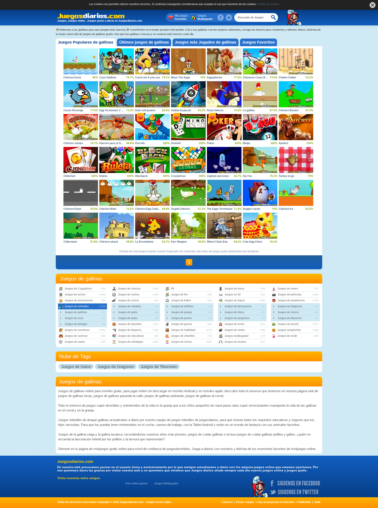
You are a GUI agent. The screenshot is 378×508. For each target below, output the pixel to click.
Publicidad (304, 502)
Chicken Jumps (73, 143)
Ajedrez (283, 143)
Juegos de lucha (234, 324)
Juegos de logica (234, 300)
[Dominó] (188, 127)
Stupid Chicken (180, 208)
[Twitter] (229, 17)
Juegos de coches (129, 294)
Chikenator (70, 241)
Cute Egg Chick (252, 241)
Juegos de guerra (181, 324)
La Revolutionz (144, 241)
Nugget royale (251, 208)
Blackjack (141, 176)
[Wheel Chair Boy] (224, 226)
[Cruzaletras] (188, 160)
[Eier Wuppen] (188, 226)
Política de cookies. (268, 4)
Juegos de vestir (287, 335)
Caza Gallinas (107, 77)
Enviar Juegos (245, 502)
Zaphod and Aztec (218, 176)
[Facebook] (220, 17)
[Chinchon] (80, 160)
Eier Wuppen (179, 241)
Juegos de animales (77, 306)
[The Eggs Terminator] (224, 193)
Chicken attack (108, 241)
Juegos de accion (75, 294)
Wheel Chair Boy (217, 241)
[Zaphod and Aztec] (224, 160)
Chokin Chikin (287, 77)
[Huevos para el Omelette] (116, 127)
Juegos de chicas (181, 341)
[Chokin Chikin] (296, 61)
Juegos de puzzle (288, 324)
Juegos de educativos (131, 335)
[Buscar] (273, 17)
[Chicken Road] (80, 193)
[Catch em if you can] (152, 61)
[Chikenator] (80, 226)
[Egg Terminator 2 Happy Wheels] (116, 94)
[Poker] (224, 127)
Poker (210, 143)
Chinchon (69, 176)
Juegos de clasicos (129, 288)
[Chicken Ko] (296, 193)
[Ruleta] (116, 160)
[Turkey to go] (296, 160)
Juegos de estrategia (130, 341)
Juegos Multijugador (166, 483)
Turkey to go (286, 176)
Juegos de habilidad (183, 330)
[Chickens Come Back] (260, 61)
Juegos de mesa (234, 288)
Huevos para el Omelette (114, 143)
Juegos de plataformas (291, 300)
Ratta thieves (215, 110)
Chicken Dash (72, 77)
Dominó (176, 143)
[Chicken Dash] (80, 61)
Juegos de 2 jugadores (78, 288)
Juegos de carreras (76, 335)
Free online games (136, 483)
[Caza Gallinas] (116, 61)
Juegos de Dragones (116, 367)
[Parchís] (152, 127)
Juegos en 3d (232, 294)
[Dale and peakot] (152, 94)
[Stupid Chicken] (188, 193)
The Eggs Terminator (220, 208)
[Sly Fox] (260, 160)
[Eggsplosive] (224, 61)
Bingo (246, 143)
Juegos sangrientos (289, 330)
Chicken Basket (289, 110)
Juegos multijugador (236, 335)
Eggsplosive (214, 77)
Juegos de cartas (75, 341)
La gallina (249, 110)
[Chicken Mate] (116, 193)
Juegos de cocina (128, 300)
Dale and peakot (145, 110)
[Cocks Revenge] (80, 94)
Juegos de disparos (129, 330)
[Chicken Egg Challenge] (152, 193)
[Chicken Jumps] (80, 127)
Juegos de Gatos (76, 367)
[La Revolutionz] (152, 226)
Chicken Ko (286, 208)
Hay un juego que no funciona (276, 502)
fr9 (172, 288)
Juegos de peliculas (289, 294)
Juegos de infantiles (183, 335)
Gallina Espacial (181, 110)
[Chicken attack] (116, 226)
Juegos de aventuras (77, 330)
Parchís (140, 143)
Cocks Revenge (73, 110)
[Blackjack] (152, 160)
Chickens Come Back (256, 77)
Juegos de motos (234, 330)
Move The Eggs (180, 77)
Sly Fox (247, 176)
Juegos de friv (179, 294)
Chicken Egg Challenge (149, 208)
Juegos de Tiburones (158, 367)
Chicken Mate (107, 208)
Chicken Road (72, 208)
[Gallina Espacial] (188, 94)
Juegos (205, 17)
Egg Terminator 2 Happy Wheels (119, 110)
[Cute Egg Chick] (260, 226)
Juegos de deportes (130, 324)
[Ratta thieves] (224, 94)
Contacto (227, 502)
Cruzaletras (178, 176)
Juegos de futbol (181, 300)
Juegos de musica (235, 341)
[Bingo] (260, 127)
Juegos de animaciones (79, 300)
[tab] (86, 42)
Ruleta (103, 176)
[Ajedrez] (296, 127)
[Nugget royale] (260, 193)
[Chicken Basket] (296, 94)
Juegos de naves (288, 288)
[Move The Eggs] (188, 61)
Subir (317, 502)
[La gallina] (260, 94)
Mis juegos (181, 17)
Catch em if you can (147, 77)
